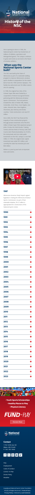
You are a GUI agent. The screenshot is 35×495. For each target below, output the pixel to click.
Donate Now (17, 422)
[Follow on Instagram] (12, 455)
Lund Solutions (25, 493)
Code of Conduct (9, 469)
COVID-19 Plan (9, 472)
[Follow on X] (8, 455)
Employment (8, 466)
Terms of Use (26, 490)
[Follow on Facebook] (5, 455)
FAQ (5, 463)
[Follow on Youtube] (16, 455)
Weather (6, 477)
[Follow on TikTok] (20, 455)
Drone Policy (8, 474)
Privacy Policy (8, 493)
